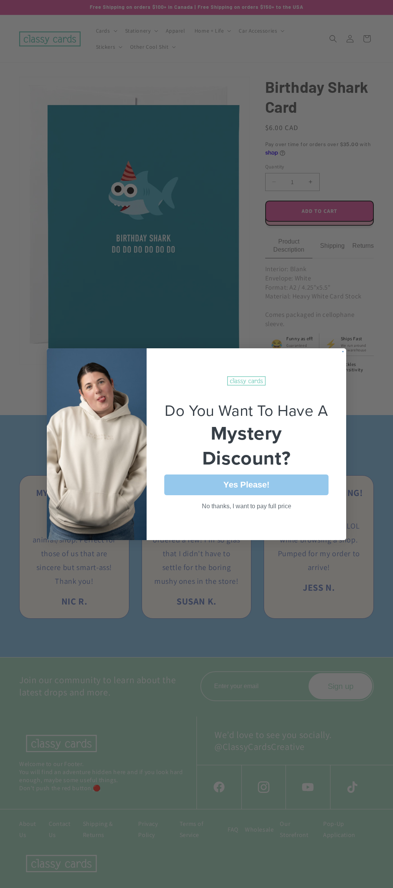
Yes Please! (246, 484)
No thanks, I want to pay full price (246, 506)
